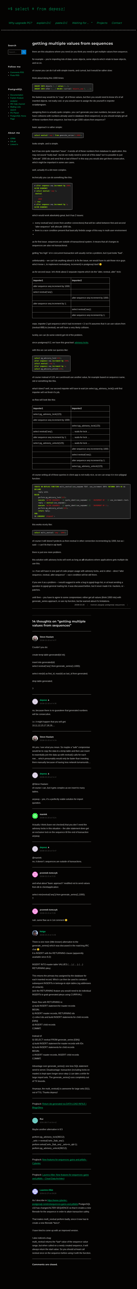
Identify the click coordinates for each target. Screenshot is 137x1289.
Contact (117, 22)
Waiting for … (80, 22)
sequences (120, 605)
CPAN (12, 139)
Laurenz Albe (46, 1190)
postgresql (109, 605)
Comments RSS (17, 72)
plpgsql (101, 605)
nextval (93, 605)
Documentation (16, 95)
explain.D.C (44, 22)
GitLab (13, 141)
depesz (43, 700)
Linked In (14, 144)
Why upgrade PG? (20, 22)
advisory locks (81, 342)
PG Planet (14, 113)
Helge (43, 931)
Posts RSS (14, 75)
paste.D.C (61, 22)
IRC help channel (17, 104)
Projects (102, 22)
